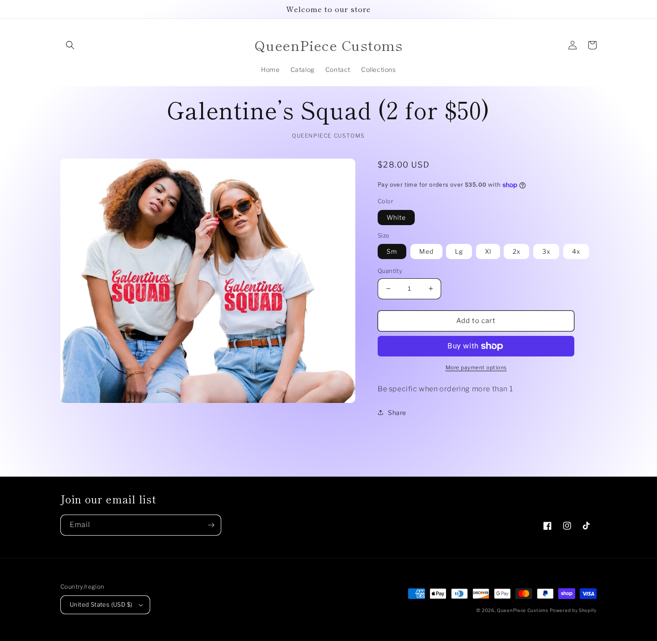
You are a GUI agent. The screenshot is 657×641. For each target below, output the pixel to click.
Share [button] (397, 412)
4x (576, 251)
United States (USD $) (101, 604)
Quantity (390, 270)
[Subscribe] (211, 525)
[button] (70, 45)
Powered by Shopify (573, 610)
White (396, 217)
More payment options (476, 367)
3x (546, 251)
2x (516, 251)
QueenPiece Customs (522, 610)
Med (426, 251)
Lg (459, 251)
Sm (392, 251)
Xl (488, 251)
